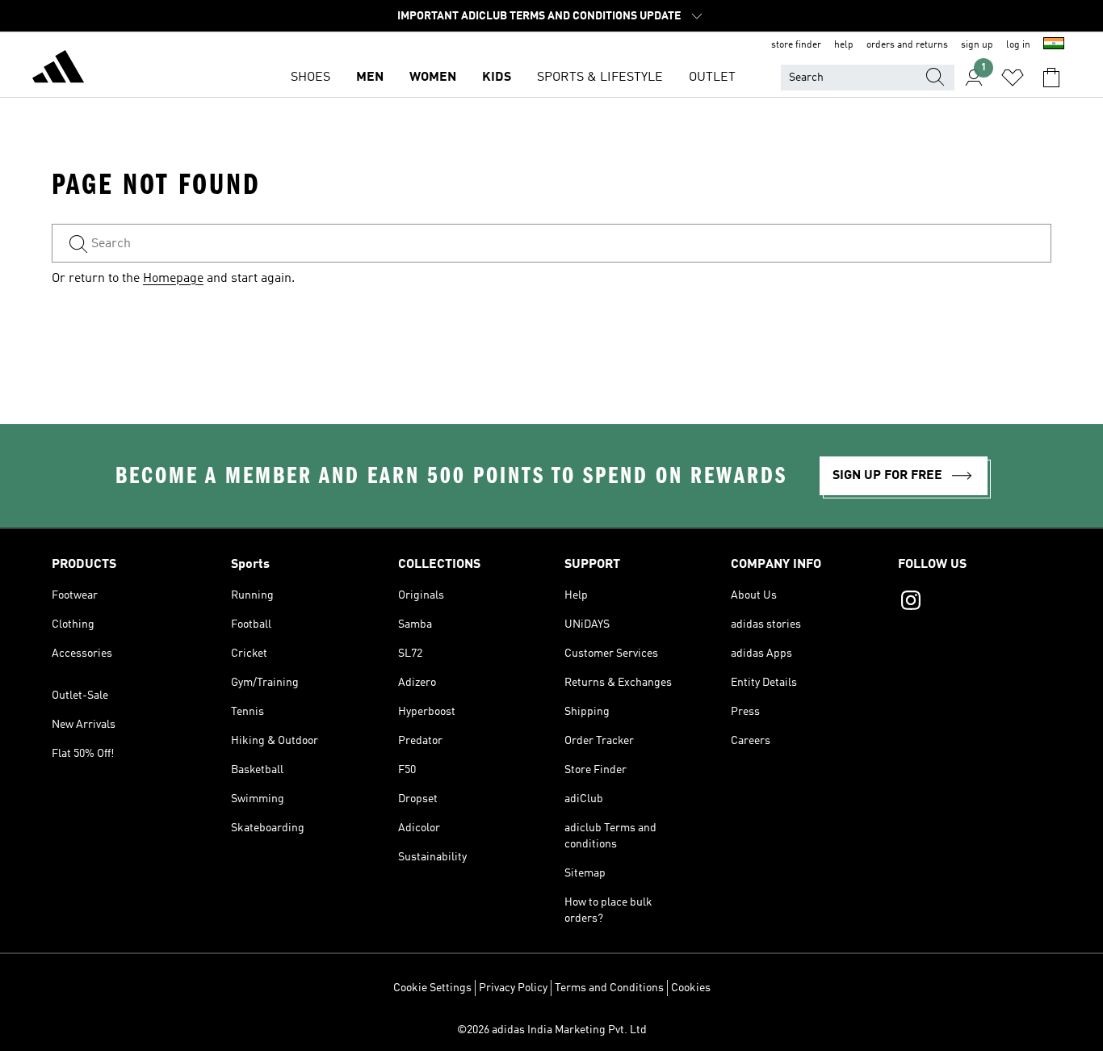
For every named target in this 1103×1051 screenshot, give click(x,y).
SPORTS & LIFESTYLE (600, 77)
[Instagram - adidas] (974, 602)
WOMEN (432, 77)
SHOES (310, 77)
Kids (496, 77)
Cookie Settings (432, 988)
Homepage (173, 278)
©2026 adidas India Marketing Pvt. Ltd (552, 1030)
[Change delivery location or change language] (1054, 45)
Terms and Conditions (609, 988)
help (843, 45)
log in (1018, 45)
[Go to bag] (1051, 77)
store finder (796, 45)
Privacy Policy (513, 988)
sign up (977, 45)
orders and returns (907, 45)
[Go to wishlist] (1012, 77)
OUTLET (712, 77)
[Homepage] (58, 69)
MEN (370, 77)
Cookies (691, 988)
